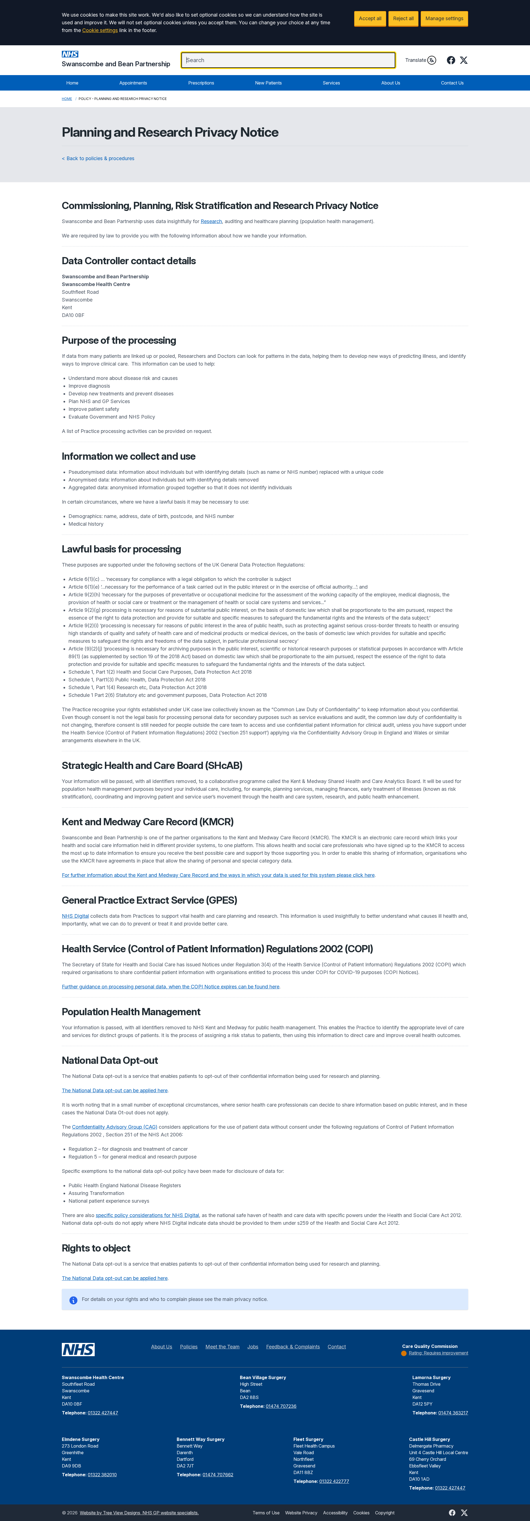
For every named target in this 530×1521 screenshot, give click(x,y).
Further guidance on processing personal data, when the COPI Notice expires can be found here (170, 987)
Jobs (252, 1347)
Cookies (361, 1512)
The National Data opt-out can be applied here (115, 1090)
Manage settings (444, 18)
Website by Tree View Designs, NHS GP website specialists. (139, 1512)
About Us (390, 83)
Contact (337, 1347)
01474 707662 (218, 1474)
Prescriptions (201, 83)
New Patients (268, 83)
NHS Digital (75, 916)
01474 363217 (453, 1413)
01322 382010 (102, 1474)
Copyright (384, 1512)
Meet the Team (222, 1347)
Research (211, 221)
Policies (189, 1347)
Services (331, 83)
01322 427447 (103, 1413)
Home (72, 83)
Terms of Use (266, 1512)
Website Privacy (301, 1512)
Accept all (370, 18)
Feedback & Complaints (293, 1347)
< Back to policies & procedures (98, 158)
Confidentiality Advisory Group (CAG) (114, 1127)
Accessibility (335, 1512)
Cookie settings (100, 30)
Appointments (133, 83)
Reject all (403, 18)
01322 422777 (334, 1481)
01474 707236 (281, 1406)
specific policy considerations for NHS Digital (147, 1215)
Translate (415, 60)
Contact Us (452, 83)
